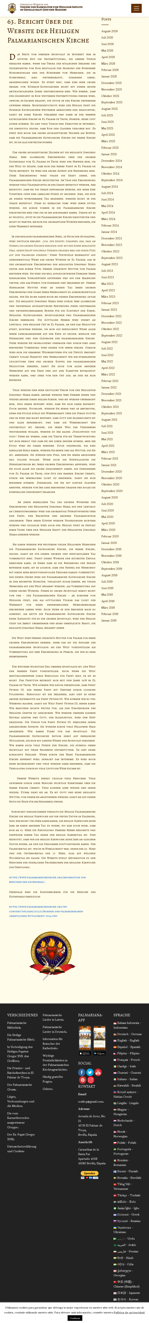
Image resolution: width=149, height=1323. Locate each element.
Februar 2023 (110, 303)
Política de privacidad (129, 1312)
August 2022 (109, 341)
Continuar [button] (75, 1318)
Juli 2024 (107, 193)
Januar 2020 (109, 542)
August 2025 (109, 108)
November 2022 (111, 322)
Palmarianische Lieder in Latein (53, 1017)
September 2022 (111, 335)
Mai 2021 (107, 439)
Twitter (90, 1072)
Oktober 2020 (110, 484)
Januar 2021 (108, 464)
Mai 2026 (107, 50)
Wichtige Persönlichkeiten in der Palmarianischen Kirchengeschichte (56, 1062)
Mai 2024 (107, 205)
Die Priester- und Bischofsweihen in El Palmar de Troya (20, 1072)
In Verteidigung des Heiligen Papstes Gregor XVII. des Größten (20, 1053)
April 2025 (108, 134)
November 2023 (111, 244)
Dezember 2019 (111, 549)
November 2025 (111, 89)
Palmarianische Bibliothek (17, 1025)
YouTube (98, 1072)
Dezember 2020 (111, 471)
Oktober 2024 (110, 173)
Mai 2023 (107, 283)
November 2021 (111, 400)
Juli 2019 (107, 581)
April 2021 (107, 445)
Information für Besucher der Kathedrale (53, 1043)
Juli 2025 (107, 115)
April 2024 (108, 212)
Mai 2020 (107, 516)
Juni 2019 (107, 588)
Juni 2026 (107, 43)
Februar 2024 (110, 225)
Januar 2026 (109, 76)
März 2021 (108, 451)
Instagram (90, 1080)
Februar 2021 (109, 458)
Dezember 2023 (111, 238)
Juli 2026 (107, 37)
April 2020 (108, 523)
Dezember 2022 (111, 316)
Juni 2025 (107, 121)
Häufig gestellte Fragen (53, 1078)
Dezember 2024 (111, 160)
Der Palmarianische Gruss (19, 1086)
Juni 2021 (107, 432)
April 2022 (108, 367)
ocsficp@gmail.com (90, 1101)
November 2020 (111, 478)
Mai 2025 (107, 128)
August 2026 (109, 31)
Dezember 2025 (111, 82)
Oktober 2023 (110, 251)
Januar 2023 (109, 309)
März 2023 (108, 296)
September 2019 (111, 568)
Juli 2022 (107, 348)
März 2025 (108, 141)
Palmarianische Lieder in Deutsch (54, 1029)
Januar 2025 (109, 154)
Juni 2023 (107, 277)
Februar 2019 (109, 613)
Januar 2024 (109, 231)
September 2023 (112, 257)
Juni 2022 (107, 354)
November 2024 (111, 166)
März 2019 (108, 607)
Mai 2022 (107, 361)
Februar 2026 (110, 69)
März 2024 (108, 218)
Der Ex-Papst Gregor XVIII (21, 1136)
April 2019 (107, 601)
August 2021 (109, 419)
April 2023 (108, 290)
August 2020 (109, 497)
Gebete (47, 1088)
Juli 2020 (107, 503)
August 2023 (109, 264)
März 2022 (108, 374)
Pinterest (82, 1080)
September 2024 (112, 180)
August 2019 (109, 575)
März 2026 (108, 63)
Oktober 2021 (110, 406)
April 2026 (108, 56)
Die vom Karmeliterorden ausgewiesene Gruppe (18, 1120)
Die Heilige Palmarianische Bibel (20, 1037)
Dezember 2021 (111, 393)
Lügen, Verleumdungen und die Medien (20, 1101)
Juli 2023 (107, 270)
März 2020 (108, 529)
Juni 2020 (107, 510)
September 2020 (112, 490)
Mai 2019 (107, 594)
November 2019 (111, 555)
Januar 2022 (109, 387)
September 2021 (111, 413)
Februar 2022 (109, 380)
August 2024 (109, 186)
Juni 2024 (107, 199)
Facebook (81, 1072)
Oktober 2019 (110, 562)
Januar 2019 (108, 620)
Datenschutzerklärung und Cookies (21, 1148)
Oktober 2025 (110, 95)
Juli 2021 (106, 426)
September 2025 (111, 102)
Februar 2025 (110, 147)
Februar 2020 (110, 536)
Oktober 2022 (110, 328)
